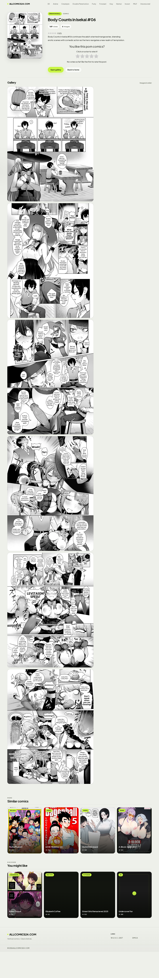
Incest (127, 4)
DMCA (135, 938)
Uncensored (145, 4)
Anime (55, 4)
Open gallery (55, 70)
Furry (94, 4)
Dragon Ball (55, 14)
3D (48, 4)
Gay (111, 4)
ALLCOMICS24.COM (19, 3)
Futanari (102, 4)
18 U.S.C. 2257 (117, 938)
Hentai (119, 4)
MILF (135, 4)
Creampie (65, 4)
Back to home (73, 70)
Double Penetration (81, 4)
